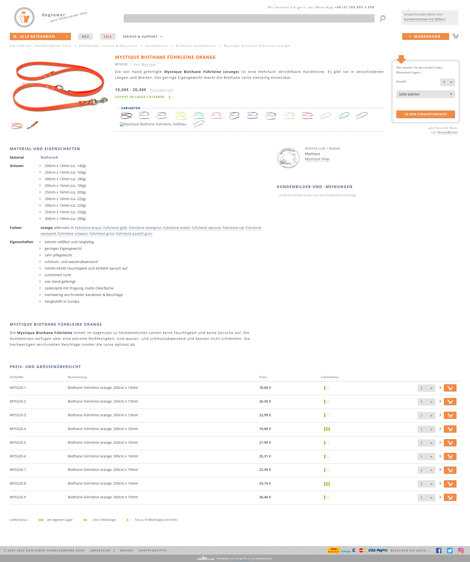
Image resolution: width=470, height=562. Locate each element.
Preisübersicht (161, 90)
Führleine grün (102, 233)
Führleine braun (88, 227)
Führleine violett (176, 227)
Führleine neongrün (145, 227)
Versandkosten (447, 132)
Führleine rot (233, 227)
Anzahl (401, 81)
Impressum (101, 550)
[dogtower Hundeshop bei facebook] (438, 550)
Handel (127, 550)
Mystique (148, 64)
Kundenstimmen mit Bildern (424, 19)
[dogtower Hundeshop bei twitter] (449, 550)
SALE (108, 36)
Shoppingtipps (153, 550)
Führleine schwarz (73, 233)
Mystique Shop (317, 158)
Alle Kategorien (37, 36)
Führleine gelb (115, 227)
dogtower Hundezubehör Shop (55, 550)
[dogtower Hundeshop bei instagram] (460, 550)
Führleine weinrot (206, 227)
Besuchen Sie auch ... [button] (411, 550)
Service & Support (141, 36)
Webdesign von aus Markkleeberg (244, 558)
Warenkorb (426, 36)
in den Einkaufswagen (426, 114)
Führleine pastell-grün (134, 233)
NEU (85, 36)
